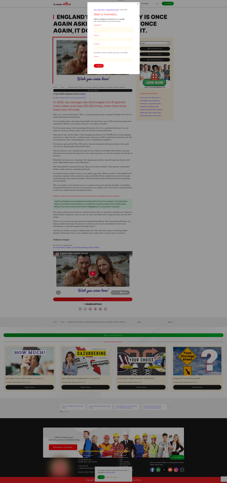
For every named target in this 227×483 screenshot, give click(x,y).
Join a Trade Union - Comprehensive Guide (106, 10)
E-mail (96, 44)
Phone (96, 56)
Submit (98, 66)
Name (96, 35)
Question (97, 25)
